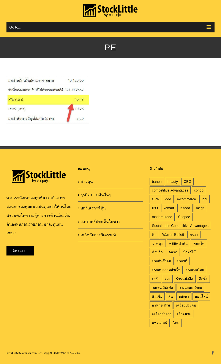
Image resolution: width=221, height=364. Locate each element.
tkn (154, 234)
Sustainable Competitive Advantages (180, 226)
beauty (172, 182)
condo (199, 190)
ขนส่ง (194, 234)
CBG (187, 182)
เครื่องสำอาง (161, 314)
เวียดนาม (184, 314)
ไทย (176, 323)
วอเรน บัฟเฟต (162, 287)
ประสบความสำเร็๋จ (166, 270)
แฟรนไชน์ (159, 323)
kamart (169, 208)
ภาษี (155, 279)
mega (200, 208)
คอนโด (199, 243)
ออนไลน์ (201, 296)
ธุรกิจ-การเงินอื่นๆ (96, 195)
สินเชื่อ (157, 296)
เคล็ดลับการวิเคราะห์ (98, 235)
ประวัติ (182, 261)
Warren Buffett (173, 234)
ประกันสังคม (161, 261)
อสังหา (184, 296)
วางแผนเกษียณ (190, 287)
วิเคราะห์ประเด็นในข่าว (100, 221)
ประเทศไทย (195, 270)
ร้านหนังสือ (184, 279)
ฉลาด (173, 252)
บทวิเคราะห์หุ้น (93, 208)
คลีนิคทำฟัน (178, 243)
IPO (155, 208)
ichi (204, 199)
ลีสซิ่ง (203, 279)
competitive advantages (170, 190)
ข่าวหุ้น (87, 181)
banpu (157, 182)
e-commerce (186, 199)
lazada (185, 208)
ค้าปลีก (157, 252)
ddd (168, 199)
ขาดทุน (157, 243)
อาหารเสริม (161, 305)
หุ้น (170, 296)
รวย (167, 279)
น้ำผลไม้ (189, 252)
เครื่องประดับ (186, 305)
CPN (155, 199)
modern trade (162, 217)
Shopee (184, 217)
